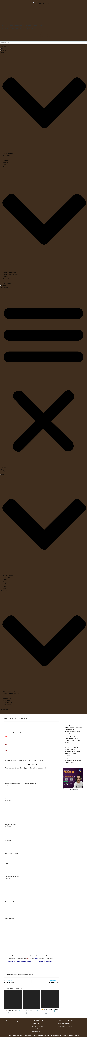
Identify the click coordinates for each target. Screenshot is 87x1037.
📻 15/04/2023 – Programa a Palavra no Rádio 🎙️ (50, 1010)
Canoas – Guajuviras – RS (10, 274)
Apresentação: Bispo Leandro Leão (14, 974)
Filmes (5, 158)
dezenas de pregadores (45, 961)
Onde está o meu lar (70, 744)
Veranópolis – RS (8, 281)
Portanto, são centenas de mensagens (18, 961)
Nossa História (7, 283)
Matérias (5, 162)
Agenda (3, 46)
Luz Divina (67, 746)
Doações (3, 50)
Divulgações (4, 287)
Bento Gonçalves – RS (9, 270)
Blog (2, 48)
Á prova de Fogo (69, 725)
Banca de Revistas (69, 724)
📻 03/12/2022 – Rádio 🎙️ (31, 1010)
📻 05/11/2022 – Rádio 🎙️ (13, 1010)
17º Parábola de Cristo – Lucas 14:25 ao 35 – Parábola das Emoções (72, 733)
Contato (3, 285)
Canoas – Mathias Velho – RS (11, 272)
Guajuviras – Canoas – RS (64, 1023)
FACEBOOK (28, 958)
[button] (43, 378)
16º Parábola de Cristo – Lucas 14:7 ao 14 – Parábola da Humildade (72, 753)
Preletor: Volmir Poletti (27, 974)
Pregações (6, 160)
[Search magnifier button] (86, 43)
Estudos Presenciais (8, 153)
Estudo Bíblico (7, 156)
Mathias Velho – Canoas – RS (65, 1026)
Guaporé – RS (7, 276)
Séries (5, 167)
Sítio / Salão (6, 279)
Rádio (4, 164)
